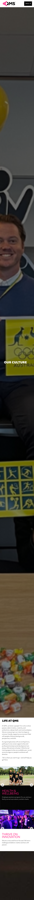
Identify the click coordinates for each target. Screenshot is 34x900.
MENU (27, 3)
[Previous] (2, 785)
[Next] (31, 785)
